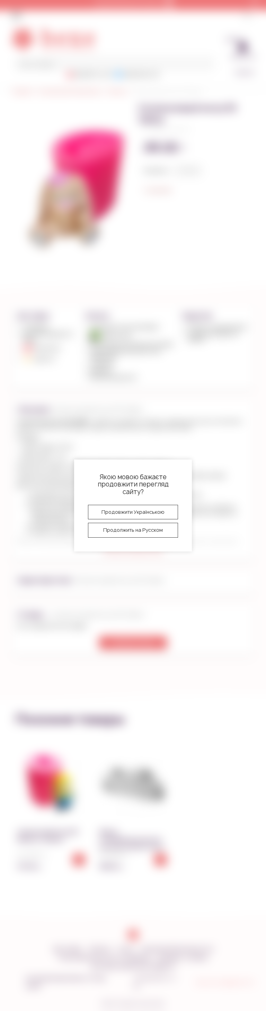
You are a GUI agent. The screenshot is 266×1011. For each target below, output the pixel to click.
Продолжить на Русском (133, 530)
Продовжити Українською (133, 512)
